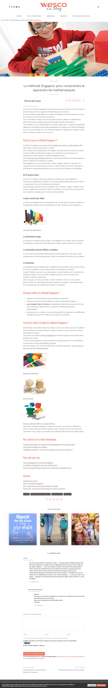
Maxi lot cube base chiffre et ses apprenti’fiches (39, 424)
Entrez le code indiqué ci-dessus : (34, 645)
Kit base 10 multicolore (31, 373)
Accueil (2, 20)
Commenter (35, 582)
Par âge (19, 16)
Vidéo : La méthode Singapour (33, 483)
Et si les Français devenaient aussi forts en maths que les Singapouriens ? (47, 468)
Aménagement (51, 16)
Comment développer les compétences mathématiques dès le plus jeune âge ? (49, 444)
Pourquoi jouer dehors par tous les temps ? (72, 670)
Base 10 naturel (28, 399)
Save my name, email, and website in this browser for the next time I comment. (46, 638)
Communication (57, 494)
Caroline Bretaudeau (32, 101)
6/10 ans (26, 494)
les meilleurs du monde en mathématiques (65, 145)
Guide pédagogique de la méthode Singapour (38, 463)
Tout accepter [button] (101, 685)
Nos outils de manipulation (32, 230)
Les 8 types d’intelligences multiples (35, 447)
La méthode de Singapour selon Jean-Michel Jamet (40, 465)
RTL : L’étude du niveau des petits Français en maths (40, 486)
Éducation (64, 16)
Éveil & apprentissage (34, 16)
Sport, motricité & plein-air (81, 16)
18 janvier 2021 (54, 94)
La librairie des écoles (30, 481)
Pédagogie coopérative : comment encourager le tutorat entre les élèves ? (48, 450)
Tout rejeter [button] (91, 685)
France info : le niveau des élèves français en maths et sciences (44, 489)
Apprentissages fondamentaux (40, 494)
